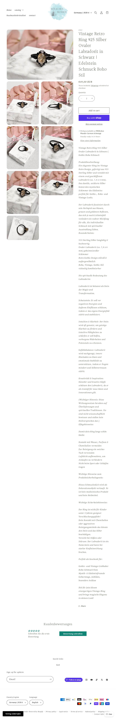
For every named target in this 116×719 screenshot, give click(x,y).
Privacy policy (51, 712)
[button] (19, 10)
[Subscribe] (50, 679)
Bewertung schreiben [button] (73, 633)
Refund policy (90, 712)
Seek (58, 665)
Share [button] (83, 606)
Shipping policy (103, 712)
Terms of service (77, 712)
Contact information (101, 714)
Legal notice (63, 712)
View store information (90, 140)
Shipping (94, 86)
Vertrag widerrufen (13, 714)
